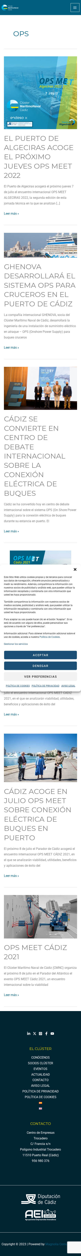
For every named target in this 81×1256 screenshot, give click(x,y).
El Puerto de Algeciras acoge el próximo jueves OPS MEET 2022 (39, 157)
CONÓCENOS (40, 1057)
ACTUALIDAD (40, 1074)
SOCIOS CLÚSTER (40, 1063)
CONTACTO (40, 1080)
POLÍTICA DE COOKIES (18, 686)
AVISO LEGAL (68, 686)
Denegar (40, 666)
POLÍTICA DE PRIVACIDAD (45, 686)
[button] (75, 569)
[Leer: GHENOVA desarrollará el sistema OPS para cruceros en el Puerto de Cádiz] (40, 245)
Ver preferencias (40, 676)
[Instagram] (40, 1033)
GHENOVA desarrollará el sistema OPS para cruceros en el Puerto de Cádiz (39, 285)
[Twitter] (34, 1033)
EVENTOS (40, 1069)
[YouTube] (52, 1033)
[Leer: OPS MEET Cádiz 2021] (40, 916)
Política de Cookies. (49, 637)
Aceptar (40, 655)
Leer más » (11, 213)
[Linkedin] (28, 1033)
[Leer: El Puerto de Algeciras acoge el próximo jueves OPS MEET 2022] (40, 92)
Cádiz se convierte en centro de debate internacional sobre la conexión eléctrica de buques (34, 456)
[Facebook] (46, 1033)
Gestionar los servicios (16, 644)
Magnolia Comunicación (62, 1244)
